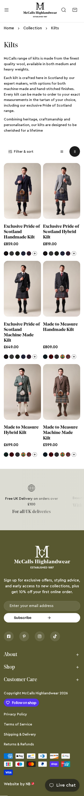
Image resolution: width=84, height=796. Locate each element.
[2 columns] (74, 151)
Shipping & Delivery (20, 734)
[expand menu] (6, 10)
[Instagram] (40, 636)
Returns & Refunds (19, 744)
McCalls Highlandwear (40, 693)
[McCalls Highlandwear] (40, 10)
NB (28, 784)
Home (9, 28)
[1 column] (61, 151)
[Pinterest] (24, 636)
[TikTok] (55, 636)
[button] (74, 9)
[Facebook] (9, 636)
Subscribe (22, 618)
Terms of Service (18, 724)
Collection (32, 28)
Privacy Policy (15, 714)
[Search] (63, 9)
